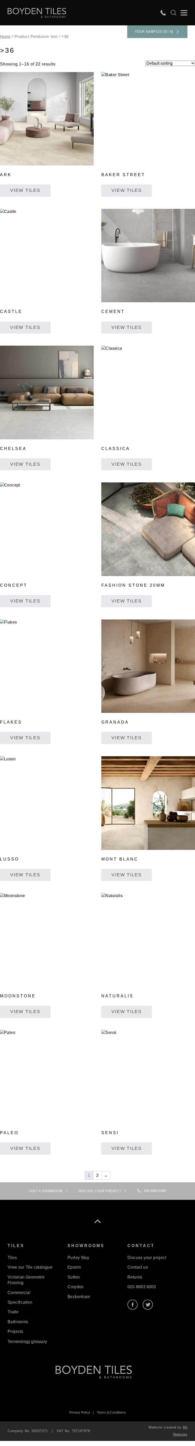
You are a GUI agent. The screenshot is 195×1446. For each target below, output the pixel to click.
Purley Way (78, 1257)
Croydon (76, 1287)
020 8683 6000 (141, 1287)
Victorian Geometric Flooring (26, 1280)
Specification (20, 1302)
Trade (13, 1312)
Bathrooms (18, 1322)
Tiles (12, 1257)
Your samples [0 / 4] (154, 31)
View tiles (25, 190)
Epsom (74, 1267)
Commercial (19, 1292)
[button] (184, 12)
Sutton (74, 1277)
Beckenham (79, 1296)
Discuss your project (146, 1257)
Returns (134, 1277)
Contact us (137, 1267)
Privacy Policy (79, 1412)
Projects (15, 1331)
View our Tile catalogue (30, 1267)
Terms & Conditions (111, 1412)
